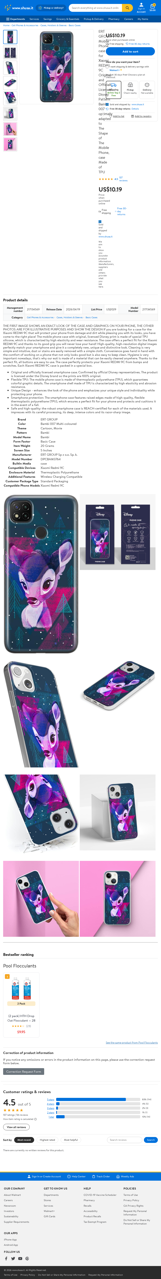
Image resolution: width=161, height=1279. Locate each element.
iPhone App (10, 1239)
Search (151, 1140)
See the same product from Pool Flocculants (132, 1042)
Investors (9, 1211)
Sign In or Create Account (46, 1176)
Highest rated (47, 1140)
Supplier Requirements (16, 1222)
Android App (11, 1245)
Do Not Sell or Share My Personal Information (136, 1221)
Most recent (24, 1140)
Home (6, 25)
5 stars (50, 1099)
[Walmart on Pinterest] (27, 1258)
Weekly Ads (127, 1176)
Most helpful (71, 1140)
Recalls (87, 1205)
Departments (17, 19)
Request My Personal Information (135, 1212)
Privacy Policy (131, 1200)
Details (135, 108)
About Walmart (12, 1195)
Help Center (79, 1176)
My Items (143, 19)
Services (34, 19)
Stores (47, 1200)
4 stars (50, 1103)
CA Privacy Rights (133, 1205)
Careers (128, 19)
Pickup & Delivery (94, 19)
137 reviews (123, 179)
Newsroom (10, 1205)
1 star (51, 1116)
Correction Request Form (23, 1071)
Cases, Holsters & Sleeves (53, 25)
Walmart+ (49, 1211)
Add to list (118, 116)
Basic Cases (74, 25)
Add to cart (130, 51)
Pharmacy (114, 19)
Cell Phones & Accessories (25, 25)
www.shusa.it (106, 236)
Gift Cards (49, 1216)
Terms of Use (130, 1195)
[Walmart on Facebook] (6, 1258)
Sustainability (11, 1216)
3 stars (50, 1108)
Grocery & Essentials (67, 19)
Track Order (103, 1176)
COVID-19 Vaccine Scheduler (100, 1195)
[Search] (127, 8)
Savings (48, 19)
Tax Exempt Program (95, 1222)
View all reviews (16, 1127)
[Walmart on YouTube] (20, 1258)
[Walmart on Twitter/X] (13, 1258)
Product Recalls (92, 1216)
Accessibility (91, 1211)
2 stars (50, 1112)
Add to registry (143, 116)
